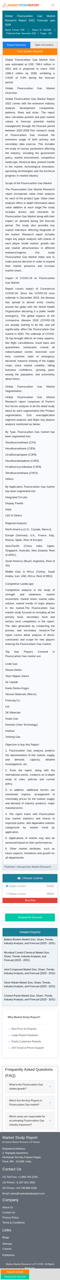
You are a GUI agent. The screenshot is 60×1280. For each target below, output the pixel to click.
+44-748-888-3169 (26, 1188)
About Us (7, 1207)
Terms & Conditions (13, 1222)
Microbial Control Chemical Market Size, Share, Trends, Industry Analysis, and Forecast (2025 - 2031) (27, 956)
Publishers (8, 1255)
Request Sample (15, 1272)
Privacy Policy (10, 1217)
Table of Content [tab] (44, 45)
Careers (7, 1248)
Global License (31, 893)
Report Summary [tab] (16, 45)
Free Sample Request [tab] (30, 51)
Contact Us (8, 1212)
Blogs (5, 1237)
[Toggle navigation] (52, 5)
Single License (31, 886)
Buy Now (30, 900)
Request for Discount (30, 917)
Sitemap (7, 1243)
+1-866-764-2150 (28, 1177)
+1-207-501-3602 (25, 1182)
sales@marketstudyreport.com (27, 1193)
